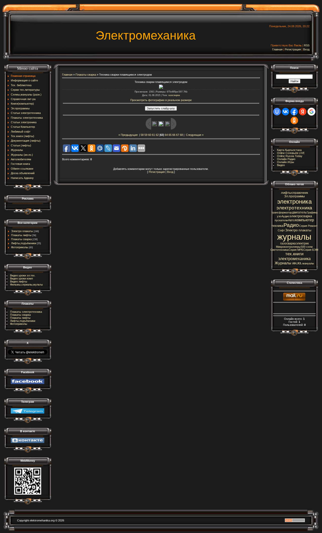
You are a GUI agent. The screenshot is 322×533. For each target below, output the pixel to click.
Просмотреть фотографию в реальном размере (161, 100)
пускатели (281, 220)
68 (181, 134)
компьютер (304, 220)
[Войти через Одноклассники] (294, 120)
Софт (281, 230)
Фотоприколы (19, 247)
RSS (306, 45)
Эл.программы (294, 196)
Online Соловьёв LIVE (291, 152)
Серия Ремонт (308, 225)
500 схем (307, 246)
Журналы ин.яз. (288, 263)
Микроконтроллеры (288, 246)
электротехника (294, 207)
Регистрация (293, 49)
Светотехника (279, 249)
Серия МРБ (296, 249)
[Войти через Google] (311, 112)
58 (142, 134)
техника (277, 226)
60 (149, 134)
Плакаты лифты (21, 235)
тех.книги (294, 253)
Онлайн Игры (285, 162)
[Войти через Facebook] (294, 111)
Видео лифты (18, 281)
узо (279, 216)
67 (177, 134)
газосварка (174, 95)
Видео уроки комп (21, 278)
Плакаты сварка (21, 239)
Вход (306, 49)
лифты (286, 193)
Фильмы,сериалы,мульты (26, 284)
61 (153, 134)
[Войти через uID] (277, 111)
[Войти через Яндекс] (302, 111)
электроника (294, 201)
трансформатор (281, 212)
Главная (277, 49)
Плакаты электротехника (26, 311)
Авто (291, 220)
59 (145, 134)
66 (173, 134)
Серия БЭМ (310, 249)
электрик (302, 243)
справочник (300, 193)
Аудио (285, 216)
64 (166, 134)
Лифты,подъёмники (23, 243)
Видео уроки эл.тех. (22, 275)
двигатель (299, 212)
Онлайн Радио (286, 159)
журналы (294, 236)
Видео (281, 165)
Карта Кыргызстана (289, 149)
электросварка (301, 216)
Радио (291, 225)
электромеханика (294, 259)
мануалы (308, 263)
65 (170, 134)
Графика (312, 212)
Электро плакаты (22, 231)
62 (157, 134)
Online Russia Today (289, 156)
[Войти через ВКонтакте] (285, 111)
